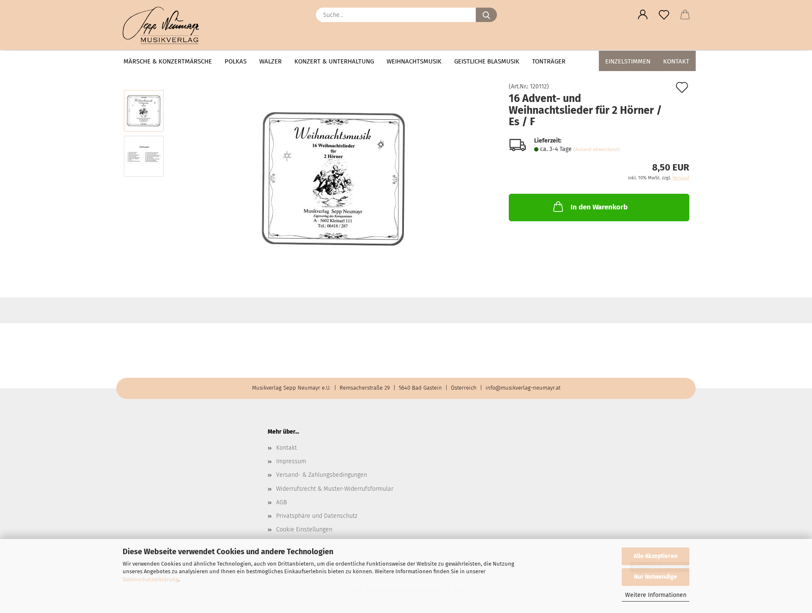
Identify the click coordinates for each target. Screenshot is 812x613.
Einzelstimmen (627, 61)
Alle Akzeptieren (656, 556)
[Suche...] (486, 15)
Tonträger (548, 61)
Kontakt (676, 61)
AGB (281, 502)
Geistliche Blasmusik (486, 61)
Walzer (270, 61)
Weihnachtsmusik (414, 61)
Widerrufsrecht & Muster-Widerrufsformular (334, 488)
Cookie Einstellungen (304, 529)
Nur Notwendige (655, 576)
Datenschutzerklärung (150, 579)
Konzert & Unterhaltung (334, 61)
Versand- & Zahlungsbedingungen (321, 474)
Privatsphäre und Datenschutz (316, 516)
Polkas (236, 61)
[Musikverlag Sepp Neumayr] (164, 25)
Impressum (291, 461)
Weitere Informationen (655, 595)
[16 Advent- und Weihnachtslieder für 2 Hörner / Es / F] (334, 178)
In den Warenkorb (599, 207)
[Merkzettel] (664, 15)
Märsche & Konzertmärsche (167, 61)
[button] (642, 15)
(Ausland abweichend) (596, 149)
